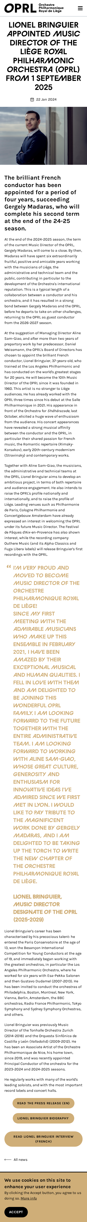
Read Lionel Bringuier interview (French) (43, 1139)
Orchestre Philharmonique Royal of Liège (51, 8)
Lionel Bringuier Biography (43, 1118)
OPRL (21, 8)
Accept (16, 1212)
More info (29, 1198)
